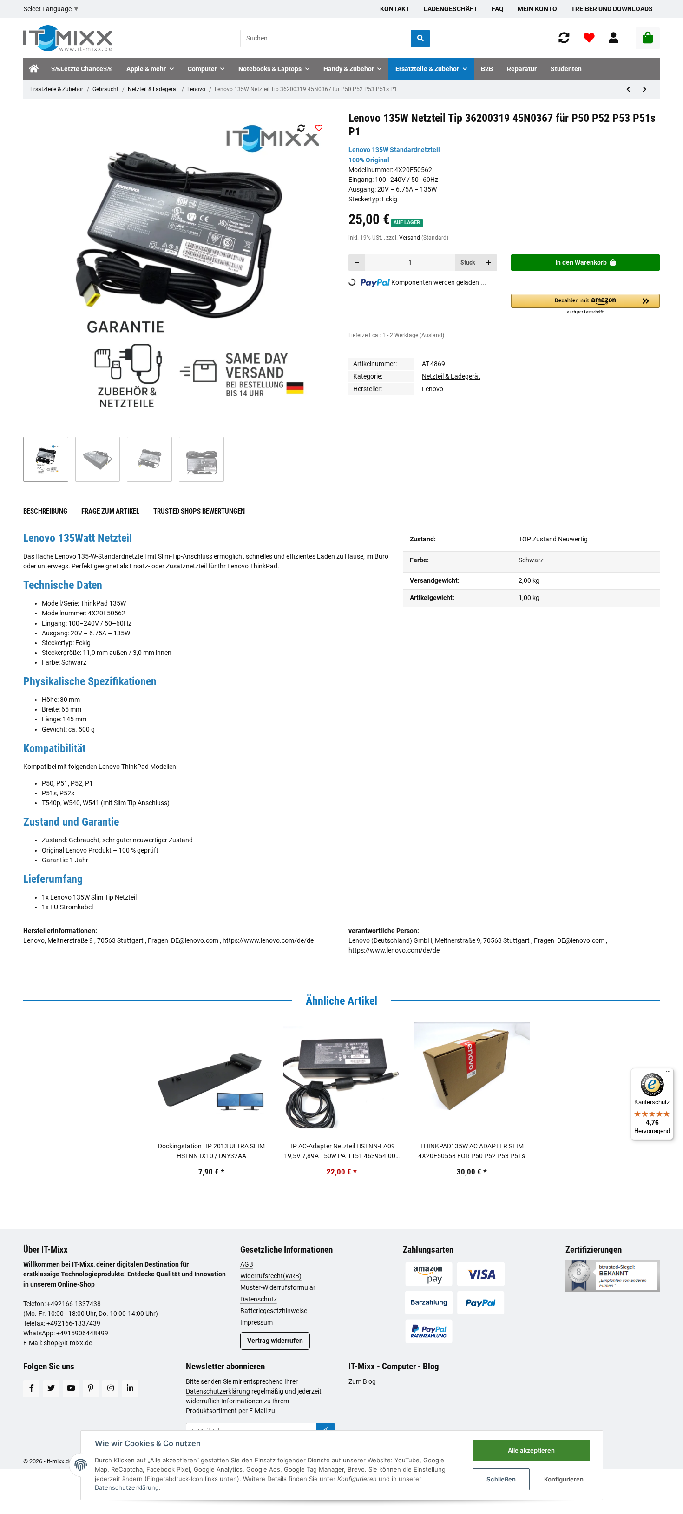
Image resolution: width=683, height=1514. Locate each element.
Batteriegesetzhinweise (273, 1310)
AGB (246, 1264)
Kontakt (395, 9)
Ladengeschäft (451, 9)
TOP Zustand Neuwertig (553, 539)
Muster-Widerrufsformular (277, 1287)
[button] (613, 38)
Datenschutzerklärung (218, 1391)
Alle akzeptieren (531, 1450)
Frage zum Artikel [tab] (110, 511)
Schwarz (531, 560)
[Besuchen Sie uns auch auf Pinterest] (91, 1388)
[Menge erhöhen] (488, 262)
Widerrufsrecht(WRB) (271, 1276)
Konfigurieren (564, 1479)
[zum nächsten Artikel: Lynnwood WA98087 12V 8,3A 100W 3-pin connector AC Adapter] (645, 89)
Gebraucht (105, 89)
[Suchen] (420, 38)
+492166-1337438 (74, 1303)
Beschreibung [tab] (45, 511)
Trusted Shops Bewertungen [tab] (199, 511)
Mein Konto (537, 9)
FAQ (498, 9)
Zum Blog (362, 1381)
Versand (410, 237)
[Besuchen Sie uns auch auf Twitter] (51, 1388)
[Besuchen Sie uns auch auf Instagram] (110, 1388)
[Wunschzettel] (589, 38)
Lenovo (196, 89)
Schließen (501, 1479)
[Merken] (318, 127)
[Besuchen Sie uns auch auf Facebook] (31, 1388)
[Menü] (668, 1073)
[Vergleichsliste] (564, 38)
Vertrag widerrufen (275, 1340)
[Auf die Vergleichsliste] (301, 127)
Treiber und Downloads (612, 9)
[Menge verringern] (356, 262)
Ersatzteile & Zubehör (56, 89)
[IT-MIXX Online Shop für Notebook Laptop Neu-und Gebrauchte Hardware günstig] (67, 38)
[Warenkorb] (648, 38)
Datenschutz (258, 1299)
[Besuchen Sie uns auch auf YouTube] (71, 1388)
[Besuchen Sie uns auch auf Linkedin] (130, 1388)
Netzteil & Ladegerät (153, 89)
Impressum (256, 1322)
